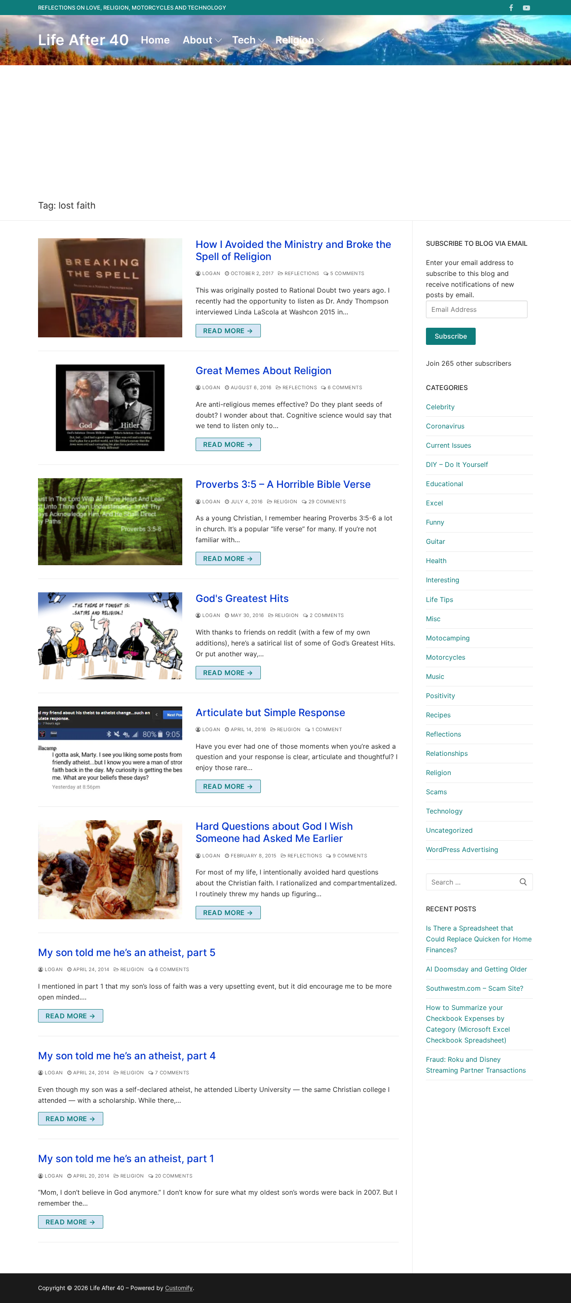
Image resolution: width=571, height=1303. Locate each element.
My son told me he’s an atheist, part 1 (126, 1159)
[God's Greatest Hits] (110, 635)
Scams (436, 792)
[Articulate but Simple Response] (110, 749)
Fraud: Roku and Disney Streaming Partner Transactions (476, 1064)
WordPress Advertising (462, 849)
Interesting (442, 580)
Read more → (228, 330)
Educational (444, 483)
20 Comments (172, 1176)
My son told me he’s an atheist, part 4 (127, 1056)
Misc (433, 619)
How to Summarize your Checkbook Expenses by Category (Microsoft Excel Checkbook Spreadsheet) (468, 1023)
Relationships (447, 753)
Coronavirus (445, 426)
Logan (211, 273)
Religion (285, 502)
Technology (444, 811)
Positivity (440, 695)
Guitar (435, 541)
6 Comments (344, 387)
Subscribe (451, 336)
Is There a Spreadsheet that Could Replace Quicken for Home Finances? (479, 939)
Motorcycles (445, 657)
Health (436, 560)
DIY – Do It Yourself (457, 464)
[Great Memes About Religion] (110, 408)
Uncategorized (449, 830)
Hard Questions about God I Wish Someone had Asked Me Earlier (274, 832)
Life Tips (439, 599)
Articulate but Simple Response (270, 712)
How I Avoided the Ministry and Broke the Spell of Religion (293, 250)
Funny (435, 522)
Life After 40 (83, 40)
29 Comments (326, 502)
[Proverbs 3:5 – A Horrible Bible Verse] (110, 521)
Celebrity (440, 407)
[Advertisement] (285, 127)
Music (435, 676)
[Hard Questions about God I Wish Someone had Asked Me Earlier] (110, 869)
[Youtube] (526, 7)
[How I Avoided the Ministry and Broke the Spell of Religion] (110, 287)
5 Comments (347, 273)
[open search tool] (493, 40)
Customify (179, 1287)
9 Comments (349, 856)
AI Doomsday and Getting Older (476, 969)
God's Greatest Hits (242, 598)
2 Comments (326, 615)
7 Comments (171, 1073)
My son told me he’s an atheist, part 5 (127, 952)
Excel (434, 503)
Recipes (438, 715)
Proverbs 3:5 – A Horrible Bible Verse (283, 484)
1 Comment (326, 729)
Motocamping (448, 638)
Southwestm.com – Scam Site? (474, 988)
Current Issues (448, 445)
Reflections (301, 273)
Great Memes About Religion (263, 371)
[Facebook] (511, 7)
